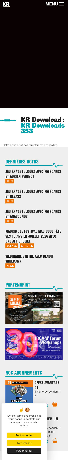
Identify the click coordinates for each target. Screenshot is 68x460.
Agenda (12, 246)
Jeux (10, 181)
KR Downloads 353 (43, 128)
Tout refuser (24, 443)
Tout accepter (24, 435)
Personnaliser (24, 451)
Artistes (27, 246)
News (10, 266)
